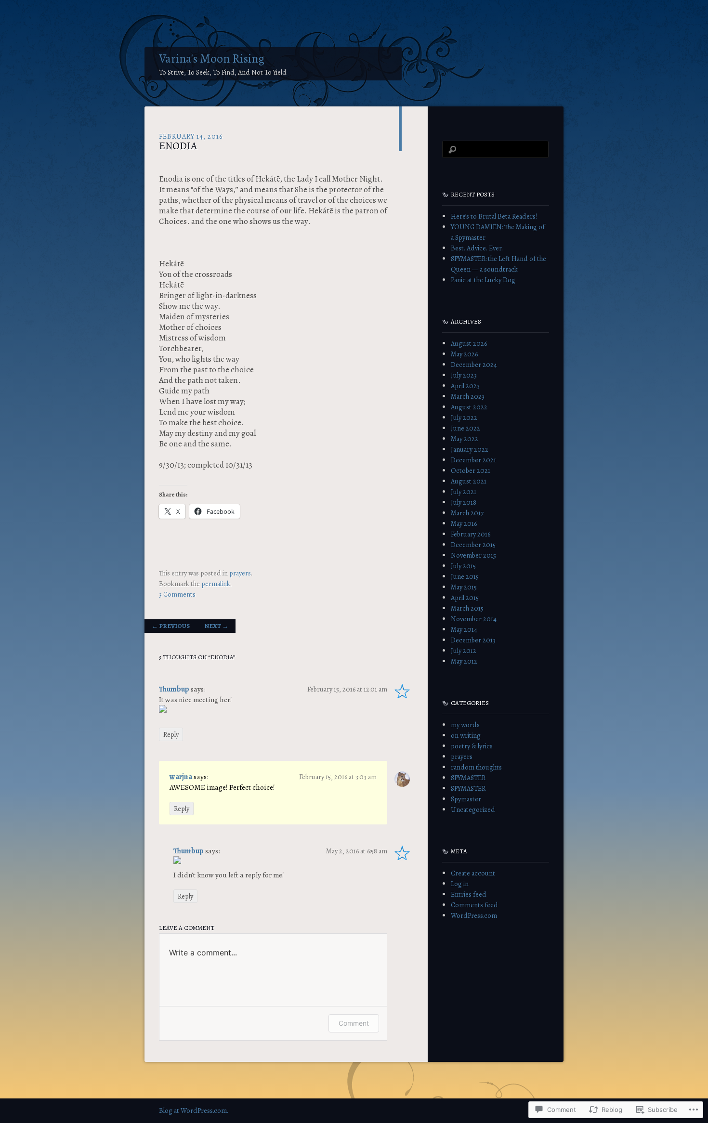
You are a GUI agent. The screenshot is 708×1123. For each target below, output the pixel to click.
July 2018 (463, 502)
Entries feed (468, 894)
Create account (473, 873)
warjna (181, 776)
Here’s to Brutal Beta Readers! (494, 216)
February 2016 (470, 534)
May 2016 (464, 523)
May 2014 (464, 629)
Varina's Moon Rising (211, 59)
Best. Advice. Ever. (477, 248)
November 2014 (474, 619)
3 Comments (177, 594)
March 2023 (468, 396)
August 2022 (469, 407)
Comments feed (474, 905)
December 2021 (473, 460)
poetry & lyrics (472, 746)
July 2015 (463, 566)
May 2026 (464, 354)
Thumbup (174, 689)
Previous (171, 626)
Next (216, 626)
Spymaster (466, 799)
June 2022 (465, 428)
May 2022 (464, 439)
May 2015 (464, 587)
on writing (466, 735)
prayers (240, 573)
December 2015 (473, 544)
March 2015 (467, 608)
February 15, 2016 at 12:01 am (347, 689)
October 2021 (470, 470)
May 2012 (464, 661)
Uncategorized (473, 809)
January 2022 (469, 449)
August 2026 (469, 343)
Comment (354, 1023)
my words (465, 725)
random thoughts (476, 767)
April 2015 (465, 597)
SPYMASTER (468, 778)
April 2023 (465, 386)
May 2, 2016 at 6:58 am (356, 851)
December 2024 (474, 364)
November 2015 (473, 555)
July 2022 (464, 417)
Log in (460, 883)
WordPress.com (474, 915)
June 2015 (465, 576)
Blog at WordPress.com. (193, 1110)
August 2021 (468, 481)
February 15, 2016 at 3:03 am (338, 777)
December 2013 (473, 640)
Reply (171, 734)
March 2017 (467, 513)
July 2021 (463, 491)
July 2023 (464, 375)
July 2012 (463, 650)
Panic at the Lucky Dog (483, 280)
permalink (215, 583)
